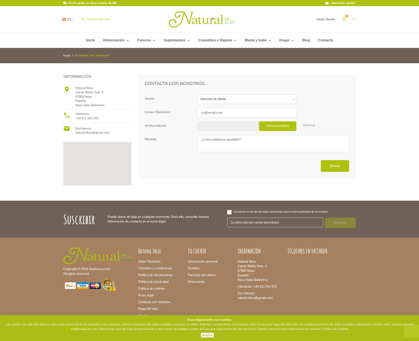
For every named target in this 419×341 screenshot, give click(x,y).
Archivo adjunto (155, 125)
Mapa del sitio (148, 308)
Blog (306, 40)
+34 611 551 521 (98, 19)
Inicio (90, 40)
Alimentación (114, 40)
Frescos (144, 40)
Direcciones (196, 281)
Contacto (325, 40)
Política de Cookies (335, 329)
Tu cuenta (197, 251)
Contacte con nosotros (154, 302)
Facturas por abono (202, 275)
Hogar (284, 40)
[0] (344, 19)
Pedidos (193, 268)
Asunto (149, 98)
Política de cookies (151, 288)
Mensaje (150, 139)
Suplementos (174, 40)
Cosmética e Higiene (215, 40)
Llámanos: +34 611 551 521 (257, 286)
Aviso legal (146, 295)
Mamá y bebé (256, 40)
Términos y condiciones (155, 268)
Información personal (203, 261)
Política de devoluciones (155, 275)
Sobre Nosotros (149, 261)
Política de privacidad (153, 281)
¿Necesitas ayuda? (342, 3)
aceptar (207, 335)
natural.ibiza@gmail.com (93, 132)
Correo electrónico (157, 112)
